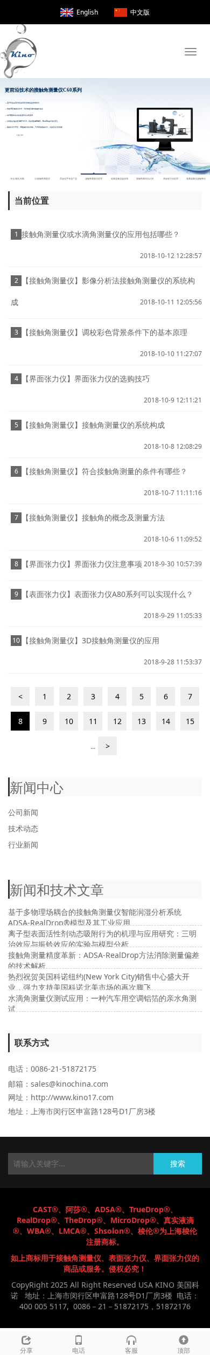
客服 (131, 1350)
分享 (26, 1350)
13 (141, 721)
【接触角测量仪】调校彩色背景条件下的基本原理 (104, 332)
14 (166, 721)
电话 (78, 1350)
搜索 (177, 1163)
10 (69, 721)
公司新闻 (23, 812)
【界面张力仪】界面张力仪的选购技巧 (86, 378)
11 (93, 721)
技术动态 (23, 828)
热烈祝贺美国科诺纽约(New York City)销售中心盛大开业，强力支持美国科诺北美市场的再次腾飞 (99, 981)
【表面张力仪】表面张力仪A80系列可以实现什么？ (107, 594)
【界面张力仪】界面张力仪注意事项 (82, 564)
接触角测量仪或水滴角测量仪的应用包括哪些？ (101, 234)
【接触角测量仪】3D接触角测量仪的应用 (90, 640)
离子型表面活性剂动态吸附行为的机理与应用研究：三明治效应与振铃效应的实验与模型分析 (102, 938)
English (87, 12)
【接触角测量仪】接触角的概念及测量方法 (93, 517)
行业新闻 (23, 844)
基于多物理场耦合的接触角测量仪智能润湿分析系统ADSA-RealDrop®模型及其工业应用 (94, 917)
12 (117, 721)
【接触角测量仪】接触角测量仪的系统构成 (93, 425)
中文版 (140, 12)
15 (190, 721)
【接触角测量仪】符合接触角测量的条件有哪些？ (104, 471)
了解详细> (20, 135)
